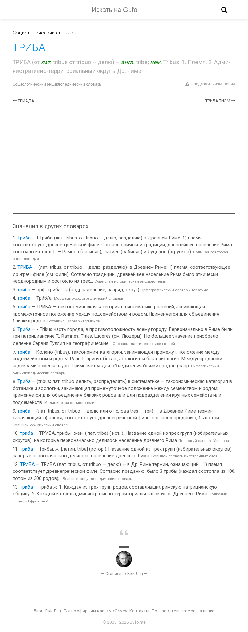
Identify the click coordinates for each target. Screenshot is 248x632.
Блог (38, 610)
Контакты (139, 610)
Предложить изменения (213, 84)
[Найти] (224, 9)
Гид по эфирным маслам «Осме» (95, 610)
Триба (24, 238)
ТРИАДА (26, 100)
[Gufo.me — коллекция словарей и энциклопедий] (43, 9)
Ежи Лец (53, 610)
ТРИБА (24, 267)
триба (23, 290)
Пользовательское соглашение (183, 610)
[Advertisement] (124, 158)
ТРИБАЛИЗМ (217, 100)
